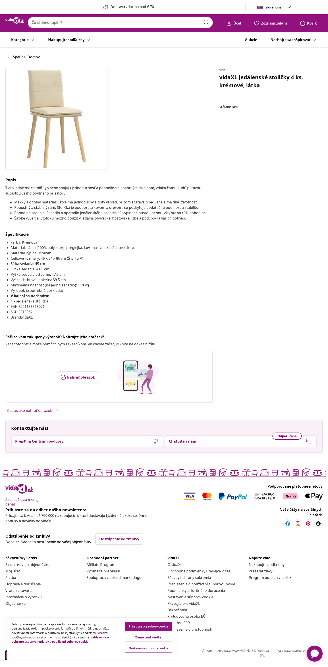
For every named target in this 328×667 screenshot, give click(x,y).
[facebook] (287, 523)
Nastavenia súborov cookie (190, 596)
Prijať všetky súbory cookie (148, 626)
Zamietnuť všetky (148, 637)
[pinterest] (308, 523)
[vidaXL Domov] (14, 20)
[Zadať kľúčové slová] (206, 22)
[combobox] (120, 22)
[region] (92, 638)
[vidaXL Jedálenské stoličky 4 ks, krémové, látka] (57, 119)
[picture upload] (138, 377)
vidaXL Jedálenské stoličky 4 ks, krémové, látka (261, 81)
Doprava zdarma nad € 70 (132, 6)
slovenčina (274, 7)
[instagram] (298, 523)
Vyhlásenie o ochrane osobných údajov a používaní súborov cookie (60, 639)
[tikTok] (318, 523)
